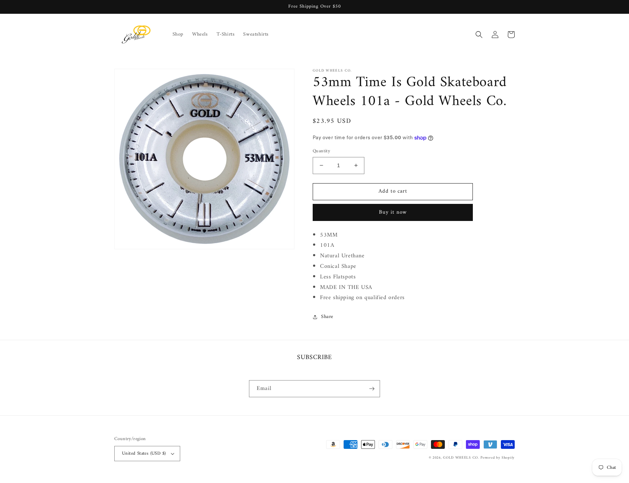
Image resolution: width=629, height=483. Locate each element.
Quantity (321, 151)
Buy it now (393, 212)
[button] (479, 35)
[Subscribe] (372, 388)
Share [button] (327, 316)
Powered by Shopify (497, 458)
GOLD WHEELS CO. (461, 458)
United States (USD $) (144, 453)
